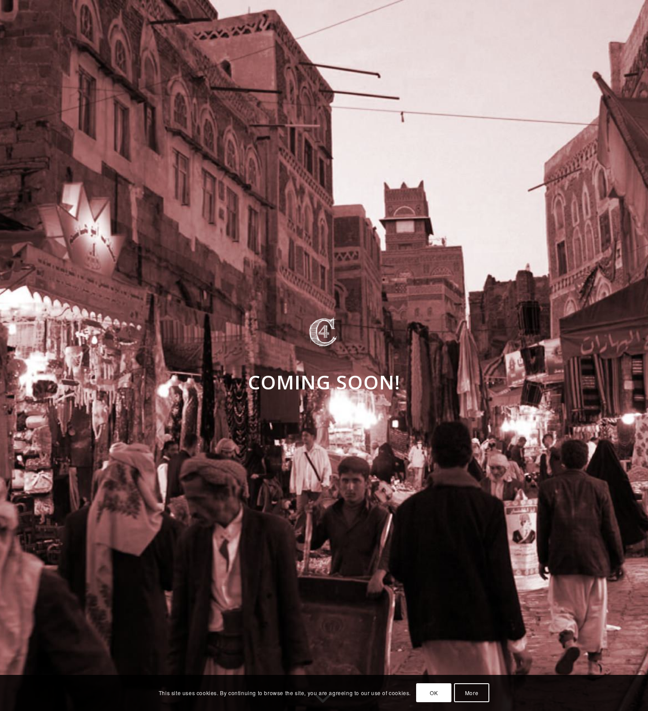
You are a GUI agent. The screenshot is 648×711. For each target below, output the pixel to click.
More (471, 692)
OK (434, 692)
